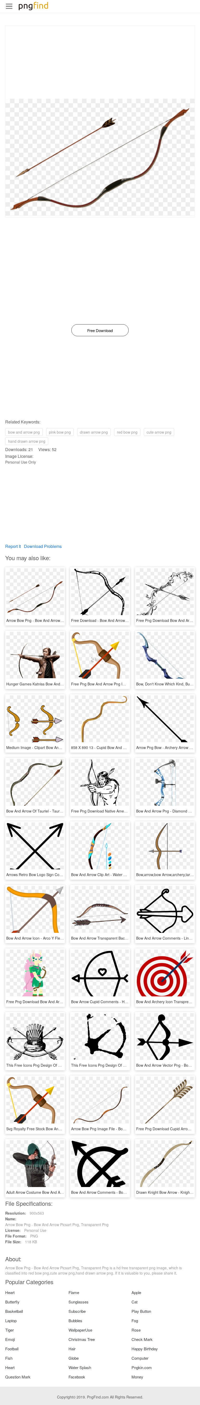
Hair (72, 1348)
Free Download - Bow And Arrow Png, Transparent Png (116, 620)
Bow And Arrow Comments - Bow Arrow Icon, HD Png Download (124, 1192)
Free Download (100, 330)
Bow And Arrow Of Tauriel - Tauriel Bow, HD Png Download (54, 811)
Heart (10, 1292)
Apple (136, 1292)
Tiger (9, 1330)
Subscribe (77, 1311)
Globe (73, 1358)
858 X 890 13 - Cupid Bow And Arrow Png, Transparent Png (120, 747)
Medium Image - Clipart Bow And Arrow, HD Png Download (54, 747)
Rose (136, 1330)
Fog (135, 1320)
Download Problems (43, 546)
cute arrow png (159, 432)
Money (137, 1376)
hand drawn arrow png (26, 441)
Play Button (141, 1311)
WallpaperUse (80, 1330)
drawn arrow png (94, 432)
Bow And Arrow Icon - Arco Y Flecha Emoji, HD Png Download (57, 938)
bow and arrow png (24, 432)
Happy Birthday (145, 1348)
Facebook (76, 1376)
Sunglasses (78, 1301)
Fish (8, 1358)
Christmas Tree (81, 1339)
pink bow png (60, 432)
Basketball (14, 1311)
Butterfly (12, 1301)
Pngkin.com (142, 1367)
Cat (135, 1301)
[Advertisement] (100, 62)
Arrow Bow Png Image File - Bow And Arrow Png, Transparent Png (126, 1128)
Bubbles (75, 1320)
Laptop (11, 1320)
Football (11, 1348)
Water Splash (79, 1367)
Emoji (10, 1339)
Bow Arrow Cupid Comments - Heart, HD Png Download (117, 1001)
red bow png (127, 432)
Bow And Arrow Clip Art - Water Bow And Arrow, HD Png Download (126, 874)
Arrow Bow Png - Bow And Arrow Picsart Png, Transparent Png (58, 620)
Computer (140, 1358)
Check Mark (142, 1339)
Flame (73, 1292)
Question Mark (17, 1376)
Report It (13, 546)
